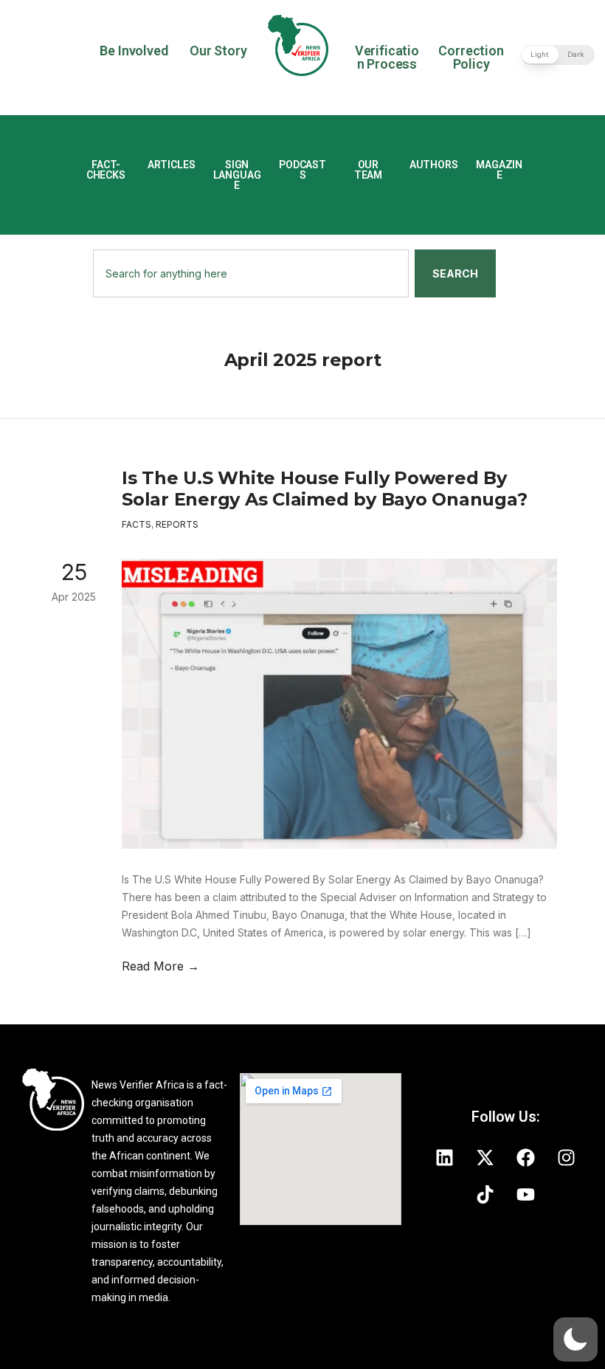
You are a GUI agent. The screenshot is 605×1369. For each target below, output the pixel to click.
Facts (136, 524)
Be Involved (133, 50)
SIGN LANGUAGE (237, 175)
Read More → (160, 966)
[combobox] (251, 273)
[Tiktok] (485, 1194)
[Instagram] (566, 1157)
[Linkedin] (444, 1157)
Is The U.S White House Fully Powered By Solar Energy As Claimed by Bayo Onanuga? (324, 488)
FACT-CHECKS (105, 170)
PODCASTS (302, 170)
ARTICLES (172, 164)
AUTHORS (433, 164)
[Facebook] (526, 1157)
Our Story (218, 50)
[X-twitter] (485, 1157)
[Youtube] (526, 1194)
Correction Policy (470, 57)
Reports (177, 524)
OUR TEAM (368, 170)
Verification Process (387, 57)
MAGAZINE (499, 170)
